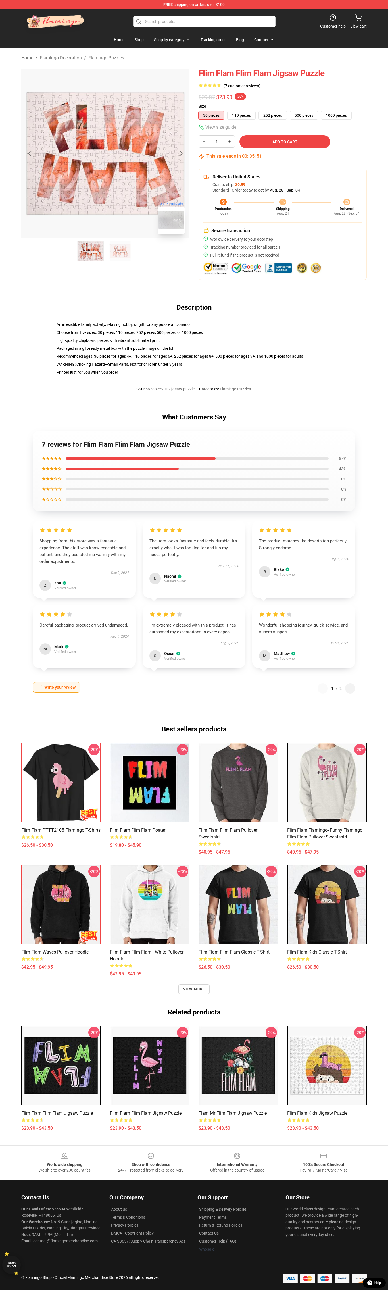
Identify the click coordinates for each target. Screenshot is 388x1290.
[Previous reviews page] (323, 688)
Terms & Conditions (128, 1217)
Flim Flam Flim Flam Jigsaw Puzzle (57, 1113)
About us (119, 1209)
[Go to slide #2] (120, 251)
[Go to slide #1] (90, 251)
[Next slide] (181, 153)
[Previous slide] (30, 153)
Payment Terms (213, 1217)
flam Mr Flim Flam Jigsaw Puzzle (233, 1113)
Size (202, 106)
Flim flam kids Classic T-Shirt (317, 952)
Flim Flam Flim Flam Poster (137, 830)
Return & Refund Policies (220, 1225)
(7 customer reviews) (242, 86)
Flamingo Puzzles (106, 58)
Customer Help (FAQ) (217, 1241)
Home (27, 58)
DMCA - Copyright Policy (132, 1233)
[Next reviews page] (350, 688)
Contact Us (209, 1233)
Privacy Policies (124, 1225)
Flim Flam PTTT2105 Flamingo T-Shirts (61, 830)
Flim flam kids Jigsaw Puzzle (317, 1113)
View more (194, 989)
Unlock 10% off (11, 1265)
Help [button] (377, 1283)
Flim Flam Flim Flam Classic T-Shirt (234, 952)
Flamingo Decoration (61, 58)
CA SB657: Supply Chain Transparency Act (148, 1241)
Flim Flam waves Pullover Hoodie (55, 952)
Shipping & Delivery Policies (223, 1209)
